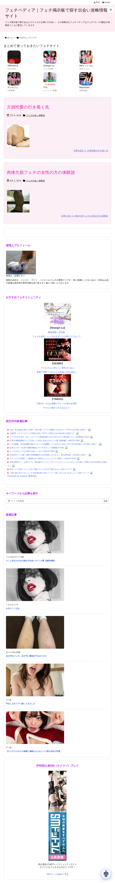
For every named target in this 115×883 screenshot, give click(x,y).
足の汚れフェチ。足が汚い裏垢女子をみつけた (26, 656)
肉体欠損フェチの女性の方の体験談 (41, 172)
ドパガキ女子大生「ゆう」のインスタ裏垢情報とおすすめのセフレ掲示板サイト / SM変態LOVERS (49, 437)
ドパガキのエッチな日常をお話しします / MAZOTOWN (32, 451)
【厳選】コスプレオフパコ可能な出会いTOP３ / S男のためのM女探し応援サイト (42, 433)
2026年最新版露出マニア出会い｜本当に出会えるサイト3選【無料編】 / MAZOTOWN (45, 440)
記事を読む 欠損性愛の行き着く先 (91, 150)
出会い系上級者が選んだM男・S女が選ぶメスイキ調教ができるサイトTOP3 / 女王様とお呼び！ (48, 430)
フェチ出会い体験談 (35, 115)
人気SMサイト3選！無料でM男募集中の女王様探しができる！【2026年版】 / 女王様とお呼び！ (49, 455)
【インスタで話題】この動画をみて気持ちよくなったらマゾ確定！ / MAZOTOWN (43, 458)
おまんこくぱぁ (13, 608)
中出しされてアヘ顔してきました (20, 703)
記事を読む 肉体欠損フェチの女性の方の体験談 (84, 216)
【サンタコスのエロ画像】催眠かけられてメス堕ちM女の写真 (33, 751)
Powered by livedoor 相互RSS (22, 476)
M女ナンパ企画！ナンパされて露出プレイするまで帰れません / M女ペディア (41, 469)
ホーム (10, 37)
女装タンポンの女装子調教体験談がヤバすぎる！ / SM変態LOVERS (37, 448)
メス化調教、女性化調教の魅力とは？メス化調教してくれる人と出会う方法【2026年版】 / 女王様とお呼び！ (54, 444)
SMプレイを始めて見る (58, 874)
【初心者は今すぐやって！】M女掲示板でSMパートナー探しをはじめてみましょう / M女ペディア (49, 473)
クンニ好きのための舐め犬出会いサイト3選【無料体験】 (31, 560)
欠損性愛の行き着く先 (28, 107)
